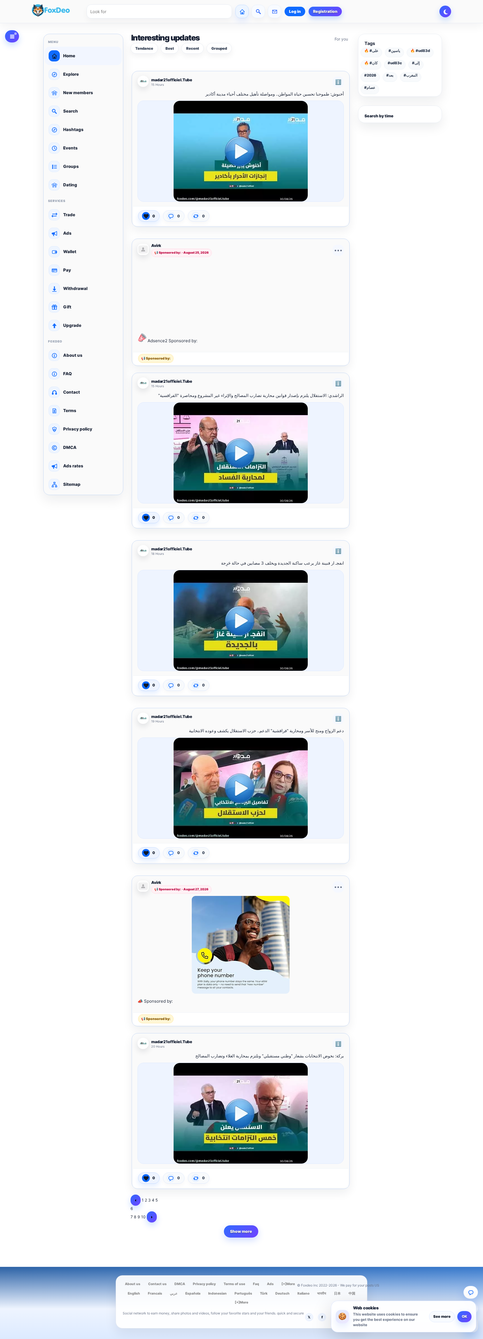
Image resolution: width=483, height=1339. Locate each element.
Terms (69, 410)
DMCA (70, 447)
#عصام (369, 87)
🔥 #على (371, 50)
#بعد (390, 75)
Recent (192, 48)
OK (464, 1316)
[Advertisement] (241, 294)
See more (442, 1316)
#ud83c (395, 63)
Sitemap (71, 484)
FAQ (67, 373)
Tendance (144, 48)
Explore (71, 74)
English (134, 1293)
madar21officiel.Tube (171, 80)
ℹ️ (338, 82)
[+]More (288, 1284)
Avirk (156, 245)
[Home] (242, 11)
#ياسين (394, 50)
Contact (71, 392)
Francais (155, 1293)
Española (192, 1293)
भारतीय (321, 1293)
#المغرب (411, 75)
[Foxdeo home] (57, 11)
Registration (325, 11)
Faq (256, 1284)
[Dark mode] (445, 11)
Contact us (157, 1284)
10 (143, 1216)
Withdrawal (75, 288)
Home (69, 55)
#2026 (370, 75)
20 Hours (158, 1046)
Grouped (219, 48)
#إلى (416, 63)
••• (338, 250)
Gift (67, 307)
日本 (337, 1293)
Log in (295, 11)
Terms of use (234, 1284)
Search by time (379, 115)
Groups (71, 166)
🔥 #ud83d (420, 50)
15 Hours (157, 85)
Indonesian (217, 1293)
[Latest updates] (258, 11)
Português (243, 1293)
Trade (69, 214)
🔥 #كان (371, 63)
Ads (67, 233)
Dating (70, 184)
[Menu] (12, 36)
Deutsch (282, 1293)
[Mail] (274, 11)
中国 (352, 1293)
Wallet (69, 251)
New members (78, 92)
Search (70, 111)
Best (169, 48)
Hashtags (73, 129)
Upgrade (72, 325)
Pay (67, 270)
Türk (263, 1293)
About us (72, 355)
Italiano (303, 1293)
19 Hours (157, 721)
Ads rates (73, 465)
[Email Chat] (470, 1292)
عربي (173, 1293)
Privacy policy (77, 429)
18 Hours (157, 554)
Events (70, 148)
